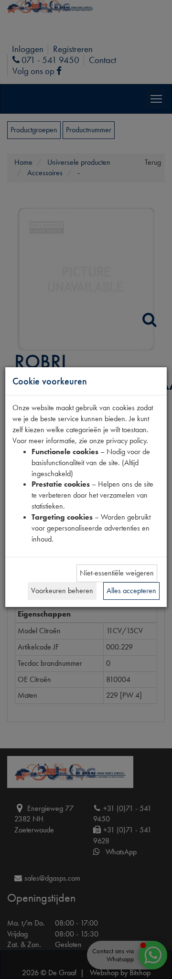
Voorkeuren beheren (62, 590)
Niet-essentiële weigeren (117, 573)
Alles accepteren (131, 590)
